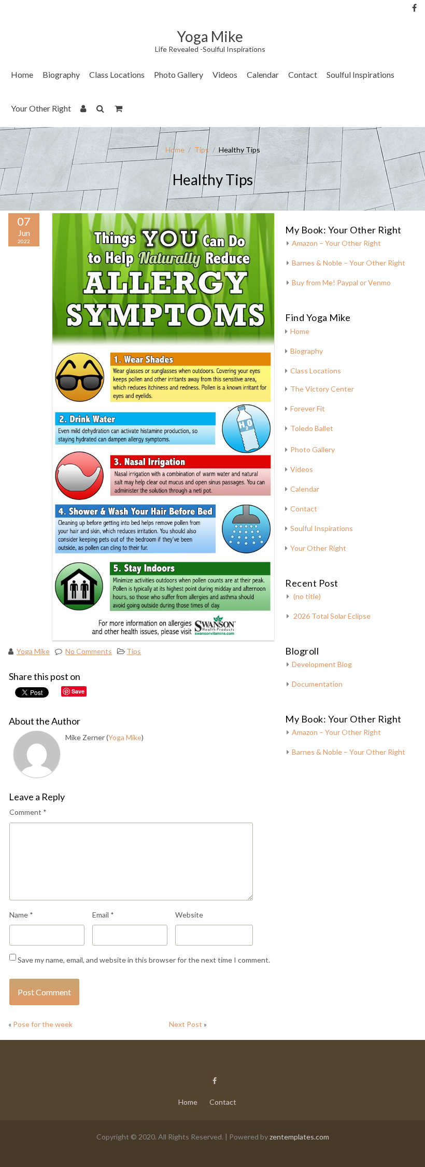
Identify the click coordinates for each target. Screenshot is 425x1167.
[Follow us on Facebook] (414, 8)
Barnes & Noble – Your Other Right (348, 262)
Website (189, 914)
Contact (302, 74)
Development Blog (322, 664)
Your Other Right (41, 108)
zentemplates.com (299, 1136)
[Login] (84, 110)
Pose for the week (43, 1024)
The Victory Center (126, 106)
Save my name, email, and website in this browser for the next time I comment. (144, 959)
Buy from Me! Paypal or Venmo (341, 282)
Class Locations (117, 74)
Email (103, 914)
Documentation (317, 683)
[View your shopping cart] (119, 110)
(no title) (307, 596)
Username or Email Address (127, 21)
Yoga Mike (33, 651)
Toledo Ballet (311, 428)
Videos (224, 74)
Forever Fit (307, 408)
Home (22, 74)
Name (21, 914)
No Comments (88, 651)
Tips (201, 149)
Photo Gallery (178, 74)
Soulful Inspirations (360, 74)
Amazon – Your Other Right (336, 243)
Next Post (185, 1024)
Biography (61, 74)
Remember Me (131, 103)
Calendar (263, 74)
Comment (28, 812)
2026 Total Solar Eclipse (332, 616)
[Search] (101, 110)
